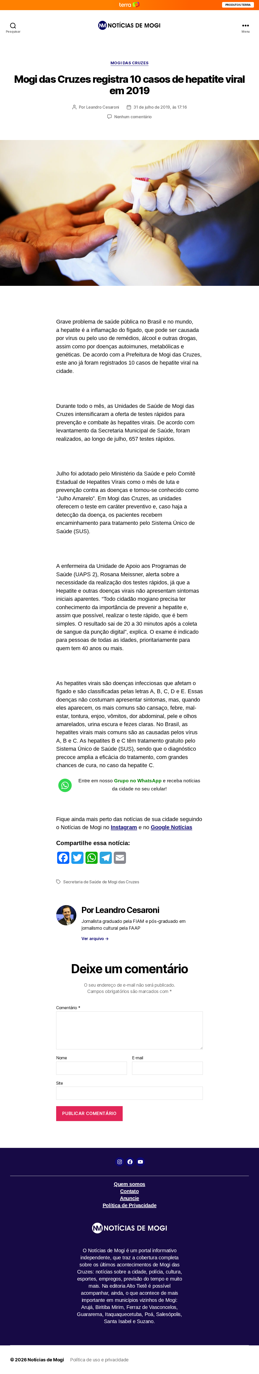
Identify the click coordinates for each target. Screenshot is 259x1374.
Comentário (68, 1008)
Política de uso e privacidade (99, 1359)
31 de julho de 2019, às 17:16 (160, 107)
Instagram (124, 827)
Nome (61, 1058)
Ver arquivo (95, 938)
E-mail (137, 1058)
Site (59, 1083)
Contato (129, 1191)
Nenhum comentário (133, 116)
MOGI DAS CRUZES (129, 63)
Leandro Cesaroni (102, 107)
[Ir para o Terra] (129, 5)
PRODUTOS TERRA (238, 4)
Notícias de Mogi (46, 1359)
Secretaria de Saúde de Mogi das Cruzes (101, 881)
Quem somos (129, 1184)
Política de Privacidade (130, 1205)
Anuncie (129, 1198)
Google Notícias (171, 827)
